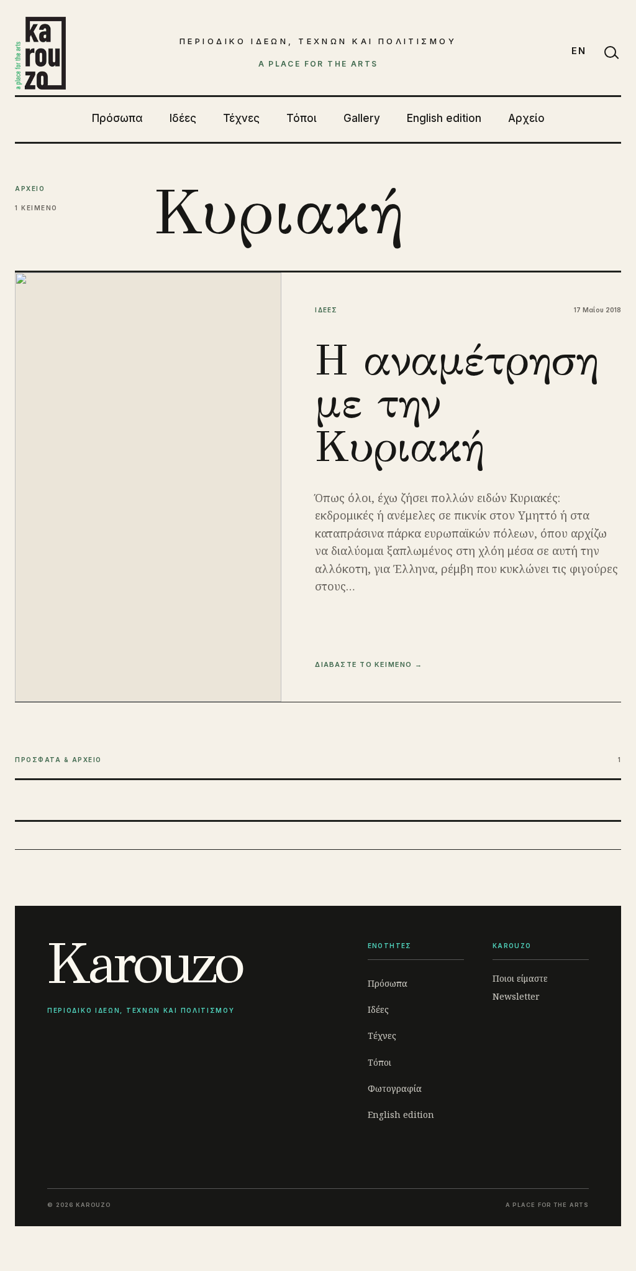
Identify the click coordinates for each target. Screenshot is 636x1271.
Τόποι (301, 118)
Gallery (361, 118)
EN (578, 51)
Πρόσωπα (117, 118)
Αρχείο (526, 118)
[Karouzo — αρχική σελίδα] (40, 53)
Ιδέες (183, 118)
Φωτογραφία (395, 1088)
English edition (444, 118)
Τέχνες (241, 118)
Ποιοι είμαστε (520, 978)
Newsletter (516, 996)
